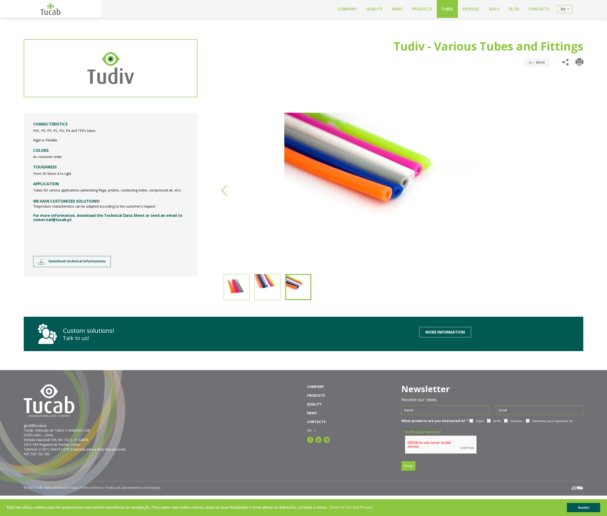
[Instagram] (327, 440)
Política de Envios (92, 488)
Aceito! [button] (583, 507)
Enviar (408, 466)
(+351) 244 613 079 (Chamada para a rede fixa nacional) (82, 449)
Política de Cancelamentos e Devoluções (133, 488)
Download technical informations (77, 261)
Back (540, 62)
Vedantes (516, 421)
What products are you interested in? (435, 420)
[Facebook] (310, 440)
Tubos (479, 421)
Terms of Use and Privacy (351, 507)
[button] (328, 508)
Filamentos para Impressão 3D (552, 421)
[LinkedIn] (318, 440)
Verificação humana (423, 432)
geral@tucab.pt (35, 425)
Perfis (497, 421)
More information (445, 332)
